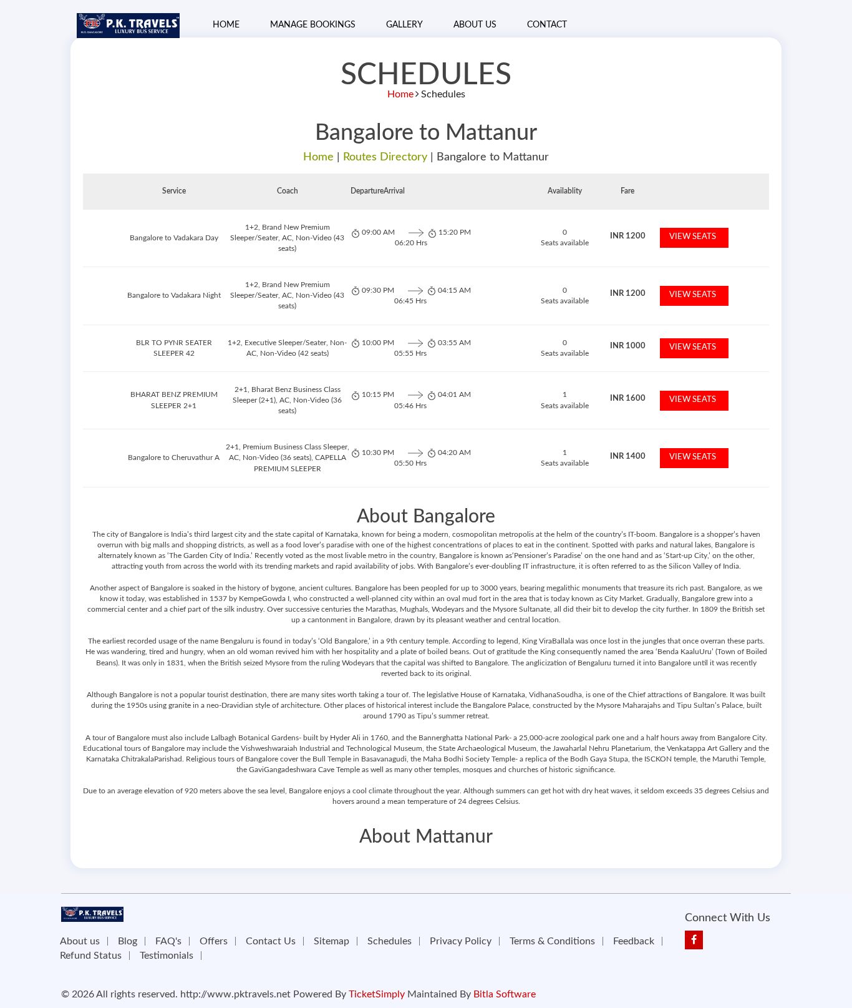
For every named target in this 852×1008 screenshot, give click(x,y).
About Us (474, 25)
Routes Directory (385, 157)
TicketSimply (377, 994)
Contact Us (271, 941)
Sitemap (331, 941)
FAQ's (168, 941)
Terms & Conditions (552, 941)
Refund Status (91, 956)
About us (80, 941)
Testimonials (166, 956)
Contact (547, 25)
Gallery (404, 25)
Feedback (633, 941)
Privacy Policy (460, 941)
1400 (628, 457)
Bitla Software (504, 994)
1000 (628, 346)
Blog (127, 941)
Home (226, 25)
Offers (214, 941)
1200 (628, 236)
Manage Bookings (313, 25)
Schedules (389, 941)
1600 (628, 398)
